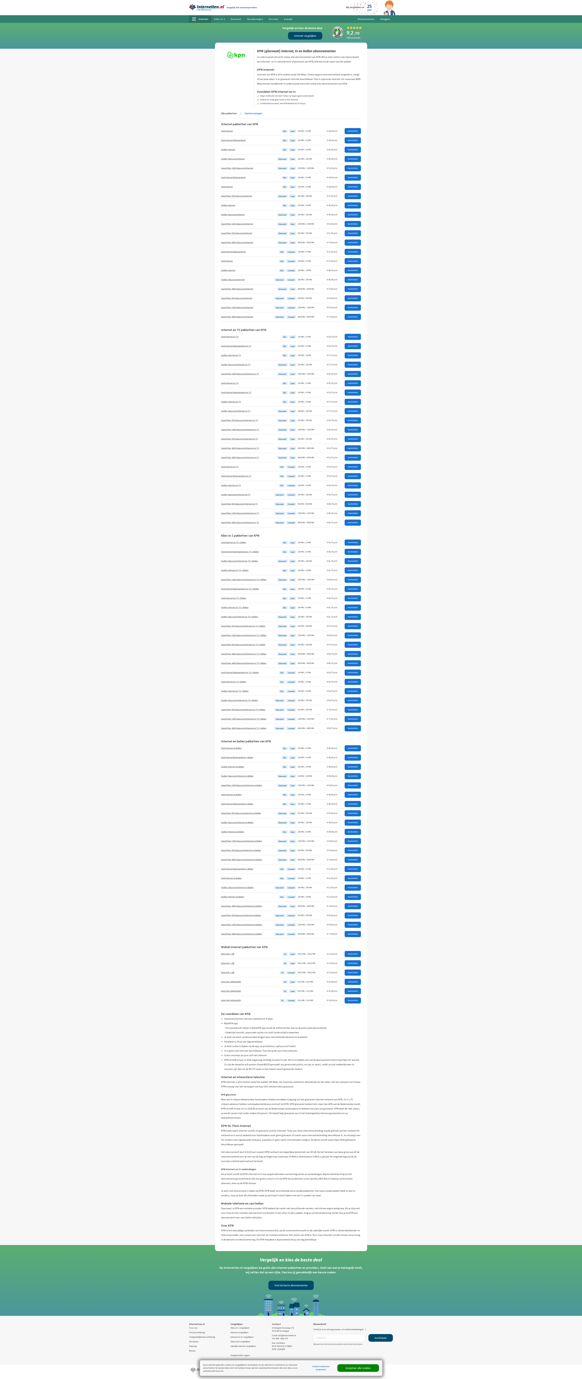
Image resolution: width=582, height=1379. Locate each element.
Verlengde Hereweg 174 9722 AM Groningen (283, 1329)
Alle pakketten (229, 113)
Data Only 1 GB (227, 953)
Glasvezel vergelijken (240, 1341)
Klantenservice (366, 19)
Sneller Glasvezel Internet (233, 158)
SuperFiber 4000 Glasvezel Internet (237, 242)
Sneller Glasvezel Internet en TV (235, 364)
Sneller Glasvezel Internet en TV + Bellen (239, 561)
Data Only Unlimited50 (231, 981)
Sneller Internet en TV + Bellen (234, 570)
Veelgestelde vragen (240, 1355)
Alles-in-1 (219, 19)
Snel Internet (227, 131)
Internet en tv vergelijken (242, 1337)
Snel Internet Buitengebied (233, 140)
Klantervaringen (253, 113)
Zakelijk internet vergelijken (243, 1346)
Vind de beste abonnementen (291, 1285)
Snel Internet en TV (229, 336)
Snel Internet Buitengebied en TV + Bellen (240, 551)
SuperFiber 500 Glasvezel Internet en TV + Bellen (243, 626)
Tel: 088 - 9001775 (280, 1338)
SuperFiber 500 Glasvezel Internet (236, 196)
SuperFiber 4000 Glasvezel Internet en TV (240, 448)
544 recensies (353, 37)
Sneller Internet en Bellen (232, 766)
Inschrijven (381, 1338)
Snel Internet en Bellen (231, 748)
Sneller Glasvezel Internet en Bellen (237, 776)
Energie (288, 19)
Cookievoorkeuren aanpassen (321, 1368)
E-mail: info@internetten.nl (284, 1335)
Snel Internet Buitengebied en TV (236, 346)
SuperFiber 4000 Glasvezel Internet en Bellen (241, 859)
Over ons (193, 1327)
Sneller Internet (228, 149)
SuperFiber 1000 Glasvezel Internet (237, 168)
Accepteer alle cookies (358, 1368)
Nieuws (192, 1350)
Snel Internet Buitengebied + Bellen (237, 757)
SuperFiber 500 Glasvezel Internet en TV (239, 420)
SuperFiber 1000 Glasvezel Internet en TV (240, 373)
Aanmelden (353, 131)
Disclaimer (194, 1341)
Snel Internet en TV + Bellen (233, 542)
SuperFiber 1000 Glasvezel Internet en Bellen (241, 785)
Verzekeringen (255, 19)
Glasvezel (236, 19)
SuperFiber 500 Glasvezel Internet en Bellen (241, 813)
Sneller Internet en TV (231, 355)
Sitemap (193, 1346)
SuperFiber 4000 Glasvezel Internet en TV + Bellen (243, 653)
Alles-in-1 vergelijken (240, 1327)
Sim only (273, 19)
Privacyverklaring (197, 1332)
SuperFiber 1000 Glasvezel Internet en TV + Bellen (243, 579)
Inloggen (385, 19)
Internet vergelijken (305, 36)
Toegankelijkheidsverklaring (202, 1337)
